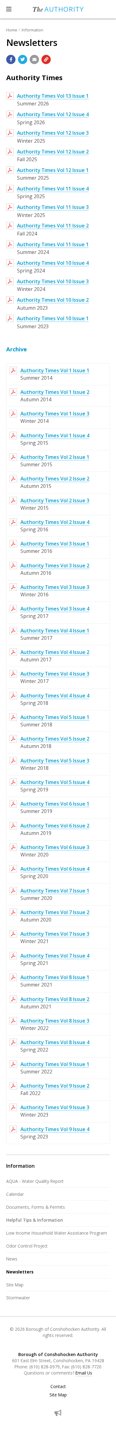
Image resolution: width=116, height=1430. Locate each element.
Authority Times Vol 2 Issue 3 (54, 500)
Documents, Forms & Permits (35, 1207)
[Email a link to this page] (34, 59)
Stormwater (18, 1298)
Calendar (15, 1194)
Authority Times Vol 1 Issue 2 (54, 392)
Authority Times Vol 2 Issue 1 (54, 457)
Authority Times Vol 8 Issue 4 (54, 1042)
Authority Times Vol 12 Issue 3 (53, 132)
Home (11, 30)
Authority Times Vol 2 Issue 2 (54, 478)
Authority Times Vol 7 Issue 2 (54, 912)
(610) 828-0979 (44, 1367)
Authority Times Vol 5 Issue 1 (54, 717)
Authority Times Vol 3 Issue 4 (54, 608)
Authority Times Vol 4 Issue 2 (54, 652)
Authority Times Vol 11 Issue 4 (53, 188)
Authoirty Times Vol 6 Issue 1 (54, 803)
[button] (8, 9)
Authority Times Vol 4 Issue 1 (54, 630)
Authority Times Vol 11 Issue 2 (53, 225)
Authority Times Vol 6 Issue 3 (54, 847)
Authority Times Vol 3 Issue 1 (54, 543)
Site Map (15, 1285)
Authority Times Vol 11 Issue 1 (53, 244)
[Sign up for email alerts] (58, 1412)
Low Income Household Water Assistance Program (56, 1233)
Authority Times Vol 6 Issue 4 (54, 868)
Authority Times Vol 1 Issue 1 (54, 370)
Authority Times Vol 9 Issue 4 (54, 1129)
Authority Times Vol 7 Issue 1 (54, 890)
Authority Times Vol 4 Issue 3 (54, 673)
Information (32, 30)
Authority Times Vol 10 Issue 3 (53, 281)
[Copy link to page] (46, 59)
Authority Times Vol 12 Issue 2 (53, 151)
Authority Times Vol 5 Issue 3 (54, 760)
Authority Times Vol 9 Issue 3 (54, 1107)
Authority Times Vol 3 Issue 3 (54, 587)
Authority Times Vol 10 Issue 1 (53, 318)
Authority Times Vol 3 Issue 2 (54, 565)
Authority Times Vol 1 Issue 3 (54, 413)
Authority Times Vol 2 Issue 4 (54, 522)
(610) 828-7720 (86, 1367)
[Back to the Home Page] (58, 9)
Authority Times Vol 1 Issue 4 (54, 435)
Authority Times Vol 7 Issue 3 (54, 933)
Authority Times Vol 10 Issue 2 (53, 299)
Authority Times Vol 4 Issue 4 (54, 695)
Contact (58, 1386)
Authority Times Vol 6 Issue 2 (54, 825)
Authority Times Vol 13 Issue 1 (53, 95)
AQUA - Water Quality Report (35, 1181)
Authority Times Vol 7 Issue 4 (54, 955)
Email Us (83, 1373)
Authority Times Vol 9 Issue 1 (54, 1064)
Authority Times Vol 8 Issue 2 (54, 999)
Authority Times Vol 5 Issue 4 (54, 782)
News (11, 1259)
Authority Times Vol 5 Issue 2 (54, 738)
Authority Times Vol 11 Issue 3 (53, 207)
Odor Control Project (27, 1246)
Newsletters (19, 1272)
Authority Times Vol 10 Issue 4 (53, 262)
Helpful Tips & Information (34, 1220)
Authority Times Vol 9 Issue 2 (54, 1085)
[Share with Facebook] (10, 59)
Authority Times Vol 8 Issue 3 (54, 1020)
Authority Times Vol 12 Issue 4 (53, 114)
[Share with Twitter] (22, 59)
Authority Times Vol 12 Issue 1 (53, 170)
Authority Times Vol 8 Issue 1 (54, 977)
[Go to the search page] (106, 9)
